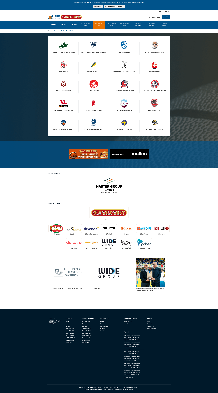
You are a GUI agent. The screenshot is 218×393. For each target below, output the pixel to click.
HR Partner (127, 234)
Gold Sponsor (56, 234)
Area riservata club (154, 17)
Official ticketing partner (91, 234)
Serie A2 (50, 31)
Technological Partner (91, 248)
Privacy (110, 387)
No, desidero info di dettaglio (113, 6)
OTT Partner (74, 248)
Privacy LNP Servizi (117, 387)
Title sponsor (109, 220)
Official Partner (144, 234)
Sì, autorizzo (97, 6)
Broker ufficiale (109, 248)
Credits (137, 387)
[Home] (65, 17)
